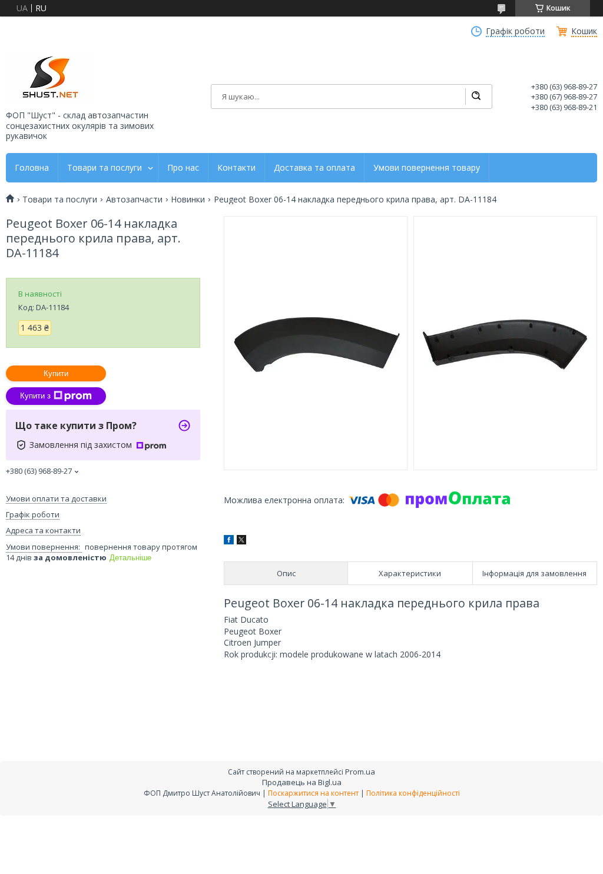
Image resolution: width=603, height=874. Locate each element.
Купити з (35, 395)
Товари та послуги (104, 167)
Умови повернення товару (426, 167)
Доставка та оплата (314, 167)
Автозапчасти (134, 199)
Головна (32, 167)
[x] (241, 541)
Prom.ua (360, 771)
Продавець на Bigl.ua (302, 782)
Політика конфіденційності (413, 793)
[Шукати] (475, 96)
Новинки (188, 199)
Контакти (236, 167)
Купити (56, 373)
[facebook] (229, 541)
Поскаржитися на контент (313, 793)
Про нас (183, 167)
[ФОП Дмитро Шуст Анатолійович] (50, 78)
